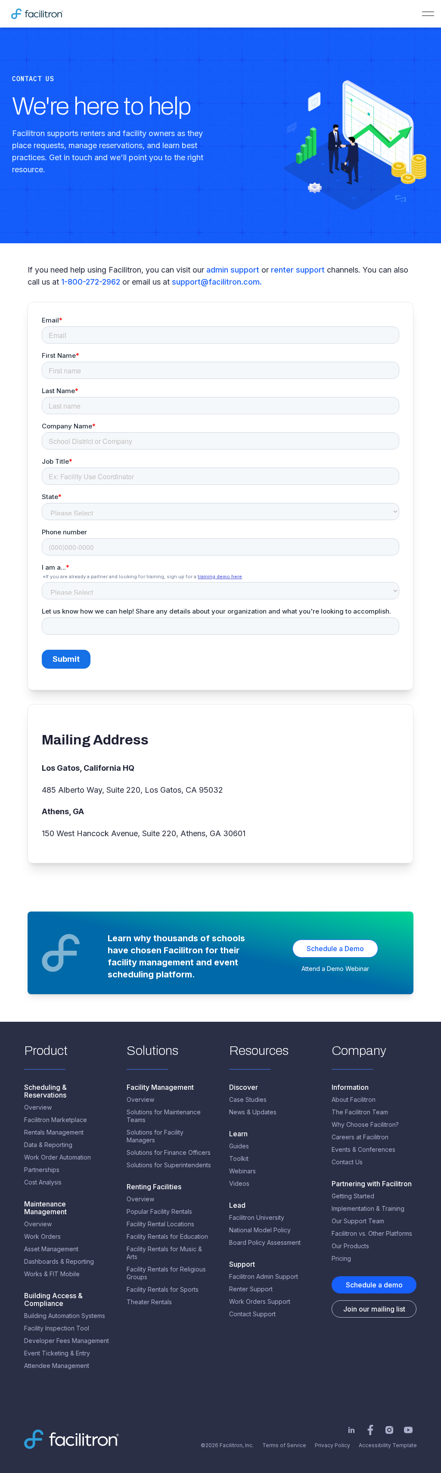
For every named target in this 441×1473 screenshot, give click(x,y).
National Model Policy (260, 1230)
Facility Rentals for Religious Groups (166, 1273)
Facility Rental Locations (160, 1224)
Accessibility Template (388, 1445)
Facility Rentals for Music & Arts (164, 1252)
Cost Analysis (43, 1182)
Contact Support (252, 1314)
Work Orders (42, 1236)
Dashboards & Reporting (59, 1261)
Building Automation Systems (64, 1315)
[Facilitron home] (37, 13)
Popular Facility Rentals (159, 1211)
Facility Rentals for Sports (163, 1289)
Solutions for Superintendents (169, 1165)
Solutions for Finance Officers (169, 1152)
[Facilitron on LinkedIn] (351, 1430)
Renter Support (251, 1289)
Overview (38, 1107)
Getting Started (353, 1196)
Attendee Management (56, 1365)
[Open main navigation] (428, 14)
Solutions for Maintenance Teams (164, 1115)
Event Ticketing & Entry (57, 1353)
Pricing (341, 1258)
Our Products (350, 1246)
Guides (239, 1146)
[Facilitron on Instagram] (389, 1430)
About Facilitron (354, 1099)
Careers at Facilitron (360, 1137)
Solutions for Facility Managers (155, 1136)
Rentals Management (54, 1132)
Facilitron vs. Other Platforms (372, 1233)
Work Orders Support (259, 1301)
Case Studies (248, 1099)
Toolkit (238, 1158)
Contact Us (347, 1162)
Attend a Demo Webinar (335, 968)
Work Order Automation (57, 1157)
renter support (299, 269)
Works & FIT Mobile (52, 1274)
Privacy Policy (332, 1445)
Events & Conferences (363, 1149)
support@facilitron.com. (217, 281)
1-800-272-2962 (90, 281)
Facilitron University (256, 1217)
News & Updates (252, 1112)
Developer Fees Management (66, 1340)
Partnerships (41, 1169)
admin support (233, 269)
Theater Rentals (149, 1302)
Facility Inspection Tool (56, 1328)
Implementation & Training (368, 1208)
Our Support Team (358, 1221)
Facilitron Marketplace (55, 1119)
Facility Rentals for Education (167, 1236)
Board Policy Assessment (265, 1242)
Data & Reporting (48, 1144)
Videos (239, 1183)
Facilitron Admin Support (263, 1276)
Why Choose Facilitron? (365, 1124)
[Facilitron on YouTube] (408, 1430)
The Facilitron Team (360, 1112)
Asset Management (51, 1249)
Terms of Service (284, 1445)
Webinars (242, 1171)
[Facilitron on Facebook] (370, 1430)
